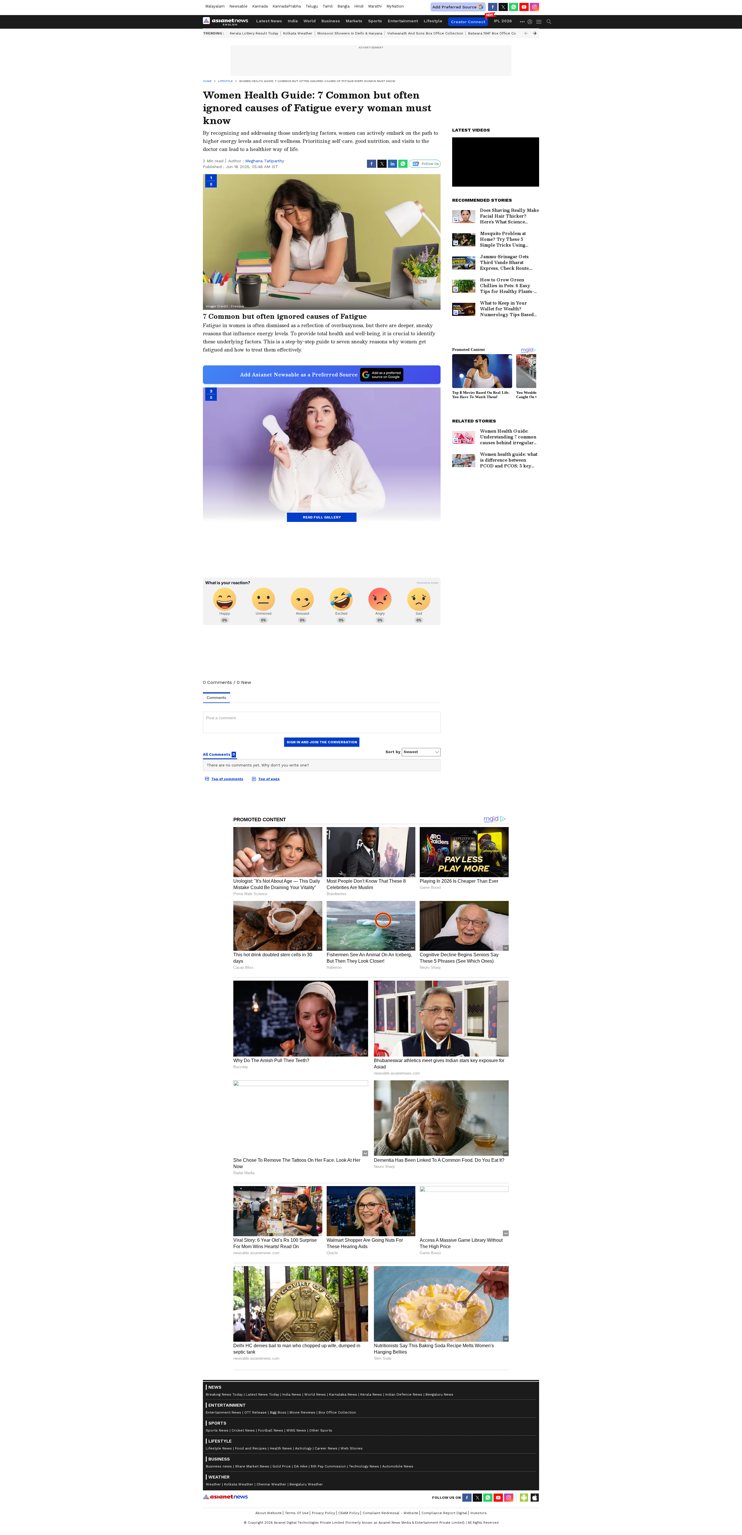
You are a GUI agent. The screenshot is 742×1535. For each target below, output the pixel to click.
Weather (213, 1484)
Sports (375, 21)
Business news (219, 1466)
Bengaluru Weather (306, 1484)
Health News (281, 1448)
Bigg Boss (278, 1412)
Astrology (303, 1448)
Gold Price (281, 1466)
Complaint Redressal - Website (390, 1513)
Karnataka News (343, 1394)
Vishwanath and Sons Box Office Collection (425, 33)
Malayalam (215, 6)
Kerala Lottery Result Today (254, 33)
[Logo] (227, 21)
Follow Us (430, 164)
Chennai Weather (271, 1484)
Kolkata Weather (297, 33)
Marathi (375, 6)
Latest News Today (262, 1394)
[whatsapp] (513, 7)
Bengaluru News (439, 1394)
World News (315, 1394)
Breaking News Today (224, 1394)
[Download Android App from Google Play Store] (524, 1498)
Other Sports (320, 1430)
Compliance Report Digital (444, 1513)
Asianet (225, 1496)
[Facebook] (492, 7)
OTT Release (255, 1412)
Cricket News (243, 1430)
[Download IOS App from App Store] (534, 1498)
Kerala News (371, 1394)
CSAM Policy (348, 1513)
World (309, 21)
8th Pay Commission (328, 1466)
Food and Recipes (251, 1448)
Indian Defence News (403, 1394)
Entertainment (403, 21)
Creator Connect (468, 21)
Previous (526, 33)
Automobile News (397, 1466)
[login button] (531, 22)
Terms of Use (297, 1513)
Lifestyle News (219, 1448)
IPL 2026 (503, 21)
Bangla (343, 6)
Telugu (311, 6)
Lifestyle (433, 21)
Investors (478, 1513)
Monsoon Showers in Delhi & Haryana (349, 33)
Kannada (260, 6)
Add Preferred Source (454, 7)
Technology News (364, 1466)
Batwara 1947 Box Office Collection (498, 33)
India (293, 21)
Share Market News (252, 1466)
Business (330, 21)
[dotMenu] (522, 21)
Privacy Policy (323, 1513)
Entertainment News (223, 1412)
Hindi (358, 6)
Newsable (238, 6)
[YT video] (524, 7)
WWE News (296, 1430)
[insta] (534, 7)
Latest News (269, 21)
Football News (270, 1430)
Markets (354, 21)
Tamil (328, 6)
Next (534, 33)
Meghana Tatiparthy (264, 161)
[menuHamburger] (539, 22)
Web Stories (352, 1448)
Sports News (217, 1430)
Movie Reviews (302, 1412)
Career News (326, 1448)
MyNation (395, 6)
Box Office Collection (337, 1412)
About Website (268, 1513)
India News (291, 1394)
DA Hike (301, 1466)
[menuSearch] (549, 21)
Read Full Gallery (322, 517)
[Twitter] (503, 7)
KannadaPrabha (286, 6)
